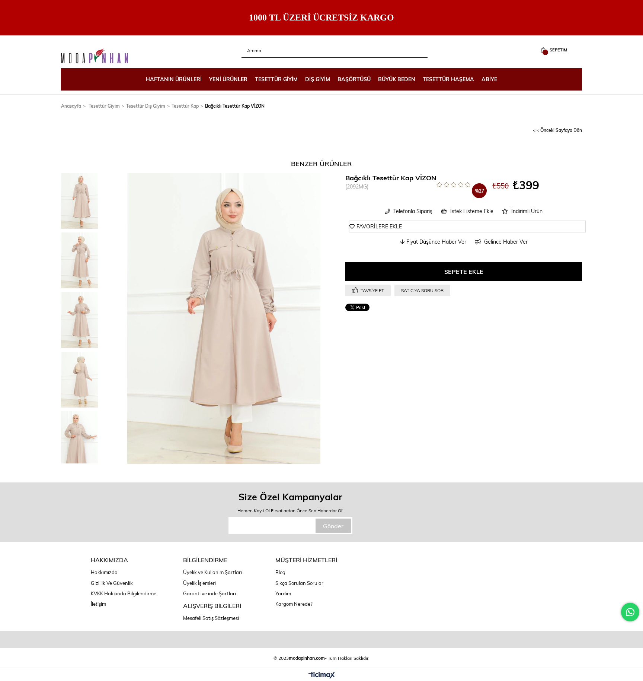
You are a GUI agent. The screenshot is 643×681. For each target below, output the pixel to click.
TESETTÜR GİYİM (276, 79)
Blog (280, 572)
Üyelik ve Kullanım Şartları (212, 572)
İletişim (98, 604)
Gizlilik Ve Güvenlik (112, 583)
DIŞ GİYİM (317, 79)
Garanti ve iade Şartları (209, 593)
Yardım (283, 593)
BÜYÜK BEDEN (396, 79)
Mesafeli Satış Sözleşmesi (211, 618)
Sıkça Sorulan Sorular (299, 583)
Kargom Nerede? (294, 604)
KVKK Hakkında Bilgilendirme (123, 593)
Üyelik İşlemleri (199, 583)
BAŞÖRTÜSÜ (354, 79)
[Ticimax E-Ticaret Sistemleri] (321, 675)
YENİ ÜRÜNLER (228, 79)
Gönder (333, 526)
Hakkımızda (104, 572)
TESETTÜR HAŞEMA (448, 79)
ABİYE (489, 79)
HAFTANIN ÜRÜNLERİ (174, 79)
